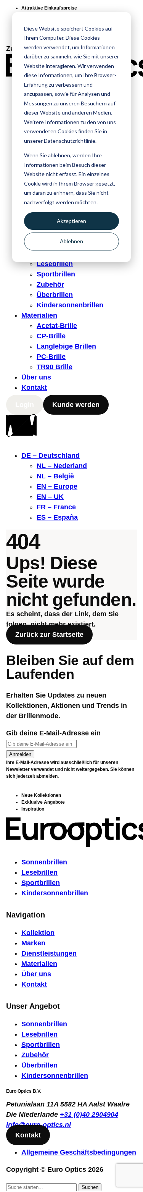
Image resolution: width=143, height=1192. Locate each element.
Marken (33, 943)
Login (24, 405)
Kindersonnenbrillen (70, 305)
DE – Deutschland (50, 455)
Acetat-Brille (57, 325)
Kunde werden (76, 405)
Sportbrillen (56, 274)
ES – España (57, 517)
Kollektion (38, 933)
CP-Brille (51, 336)
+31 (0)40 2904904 (89, 1114)
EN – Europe (57, 486)
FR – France (56, 507)
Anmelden (20, 754)
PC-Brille (51, 356)
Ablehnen (71, 241)
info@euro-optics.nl (38, 1125)
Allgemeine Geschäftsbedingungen (78, 1152)
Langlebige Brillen (66, 346)
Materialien (39, 315)
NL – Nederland (62, 466)
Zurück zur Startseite (49, 634)
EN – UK (50, 497)
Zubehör (50, 284)
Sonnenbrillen (44, 862)
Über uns (36, 377)
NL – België (55, 476)
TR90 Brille (54, 367)
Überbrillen (55, 295)
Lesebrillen (55, 264)
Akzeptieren (71, 221)
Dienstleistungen (49, 953)
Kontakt (34, 387)
